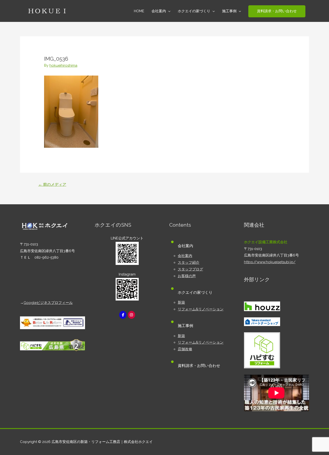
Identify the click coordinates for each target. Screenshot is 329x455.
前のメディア (52, 184)
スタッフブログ (190, 269)
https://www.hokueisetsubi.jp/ (270, 262)
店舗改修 (185, 349)
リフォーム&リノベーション (201, 309)
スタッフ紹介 (188, 262)
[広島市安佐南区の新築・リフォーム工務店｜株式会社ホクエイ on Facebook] (122, 315)
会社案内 (185, 256)
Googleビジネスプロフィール (48, 303)
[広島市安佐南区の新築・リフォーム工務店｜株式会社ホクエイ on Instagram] (131, 315)
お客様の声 (187, 276)
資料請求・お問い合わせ (199, 365)
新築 (181, 302)
